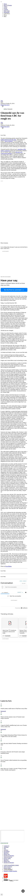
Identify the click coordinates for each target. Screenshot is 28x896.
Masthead (6, 852)
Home (5, 4)
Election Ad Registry (9, 855)
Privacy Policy (7, 858)
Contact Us (6, 846)
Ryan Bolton (8, 566)
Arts (2, 100)
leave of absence (9, 141)
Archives (6, 850)
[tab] (5, 592)
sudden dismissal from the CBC (8, 139)
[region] (14, 595)
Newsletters (6, 851)
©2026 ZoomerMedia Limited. (11, 865)
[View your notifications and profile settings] (25, 592)
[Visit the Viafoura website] (24, 608)
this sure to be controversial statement (11, 152)
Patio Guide (7, 11)
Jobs (5, 848)
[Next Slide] (26, 627)
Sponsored (3, 711)
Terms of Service (8, 857)
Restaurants (6, 12)
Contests (6, 9)
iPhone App (7, 854)
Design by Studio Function (10, 871)
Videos (5, 6)
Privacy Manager (8, 869)
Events (5, 8)
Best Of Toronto (8, 5)
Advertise (6, 847)
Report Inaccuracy (5, 105)
